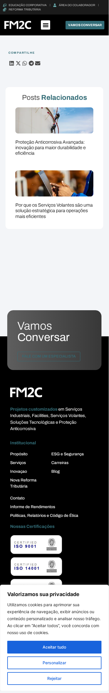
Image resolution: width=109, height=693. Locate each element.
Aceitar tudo (54, 647)
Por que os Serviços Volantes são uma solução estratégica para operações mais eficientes (54, 211)
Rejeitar (54, 678)
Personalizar (54, 662)
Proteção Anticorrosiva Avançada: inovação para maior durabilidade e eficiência (50, 148)
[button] (45, 25)
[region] (54, 638)
